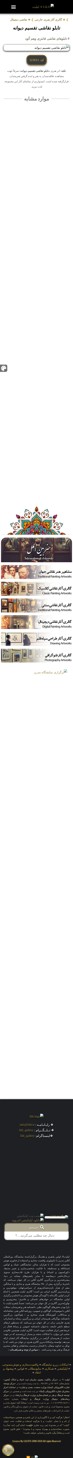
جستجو (34, 1227)
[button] (13, 7)
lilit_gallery (26, 1130)
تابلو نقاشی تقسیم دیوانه (36, 27)
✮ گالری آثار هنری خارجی (49, 19)
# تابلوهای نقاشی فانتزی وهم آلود (47, 38)
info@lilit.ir (27, 1124)
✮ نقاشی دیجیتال (20, 19)
